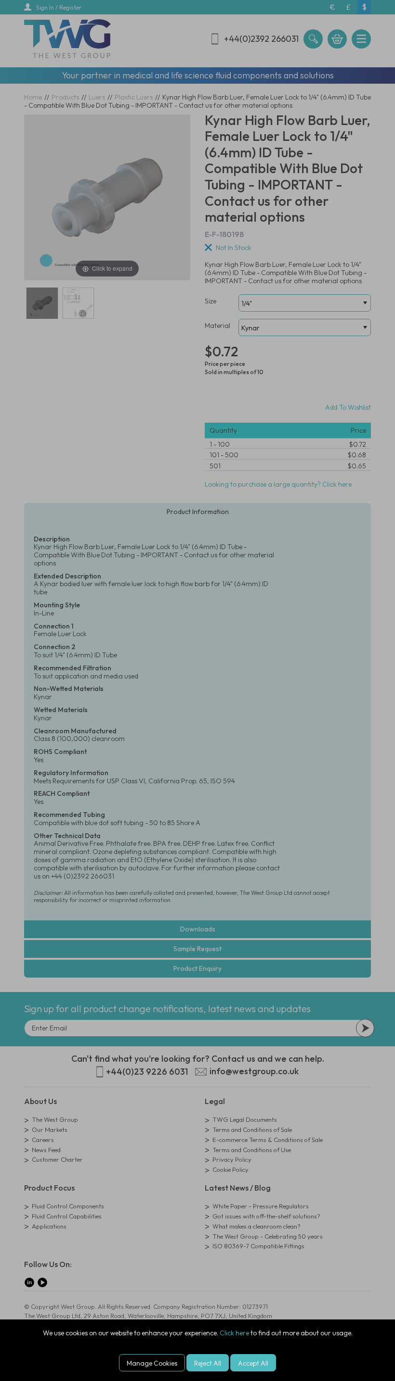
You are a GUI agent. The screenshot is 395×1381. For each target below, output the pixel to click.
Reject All (207, 1363)
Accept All (253, 1363)
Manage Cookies (152, 1363)
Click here (234, 1333)
